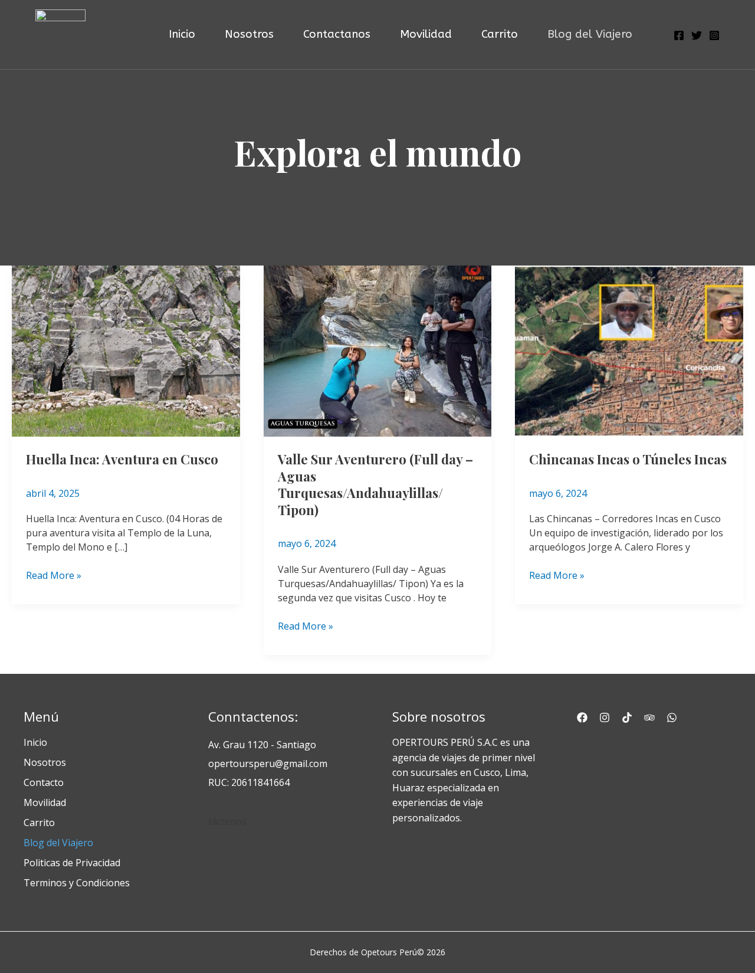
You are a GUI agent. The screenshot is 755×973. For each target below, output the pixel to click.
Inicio (35, 742)
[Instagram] (714, 35)
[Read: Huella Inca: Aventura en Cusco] (126, 349)
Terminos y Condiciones (77, 882)
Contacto (44, 782)
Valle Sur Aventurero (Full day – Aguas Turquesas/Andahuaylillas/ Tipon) (375, 484)
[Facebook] (679, 35)
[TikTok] (627, 717)
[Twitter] (696, 35)
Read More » (53, 575)
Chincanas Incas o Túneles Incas (628, 459)
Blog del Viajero (58, 842)
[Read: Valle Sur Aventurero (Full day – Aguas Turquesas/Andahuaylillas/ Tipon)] (378, 349)
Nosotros (45, 762)
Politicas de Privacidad (72, 862)
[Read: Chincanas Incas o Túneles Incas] (629, 349)
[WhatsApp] (672, 717)
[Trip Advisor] (649, 717)
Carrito (39, 822)
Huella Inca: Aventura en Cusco (122, 459)
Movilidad (45, 802)
